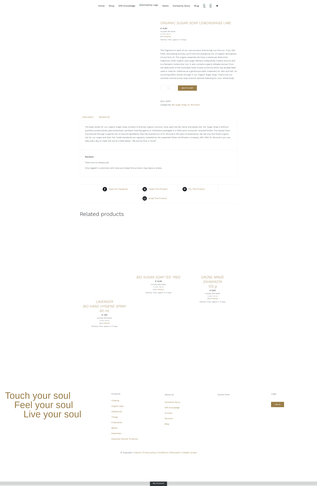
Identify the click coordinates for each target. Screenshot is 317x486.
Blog (167, 424)
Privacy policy (149, 452)
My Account (158, 483)
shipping (167, 36)
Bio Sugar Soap (179, 105)
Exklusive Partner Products (124, 439)
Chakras (115, 400)
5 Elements (116, 422)
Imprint (137, 452)
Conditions (163, 452)
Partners (169, 418)
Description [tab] (88, 117)
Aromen (168, 413)
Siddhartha (116, 411)
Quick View (112, 261)
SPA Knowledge (172, 407)
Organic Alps (117, 406)
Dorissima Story (172, 402)
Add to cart (187, 88)
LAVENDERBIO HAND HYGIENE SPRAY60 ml (104, 306)
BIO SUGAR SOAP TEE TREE (158, 277)
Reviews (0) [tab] (104, 117)
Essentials (116, 433)
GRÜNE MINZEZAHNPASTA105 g (212, 281)
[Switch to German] (204, 6)
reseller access (189, 452)
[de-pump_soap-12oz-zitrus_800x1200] (118, 59)
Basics (114, 428)
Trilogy (114, 417)
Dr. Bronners (194, 105)
